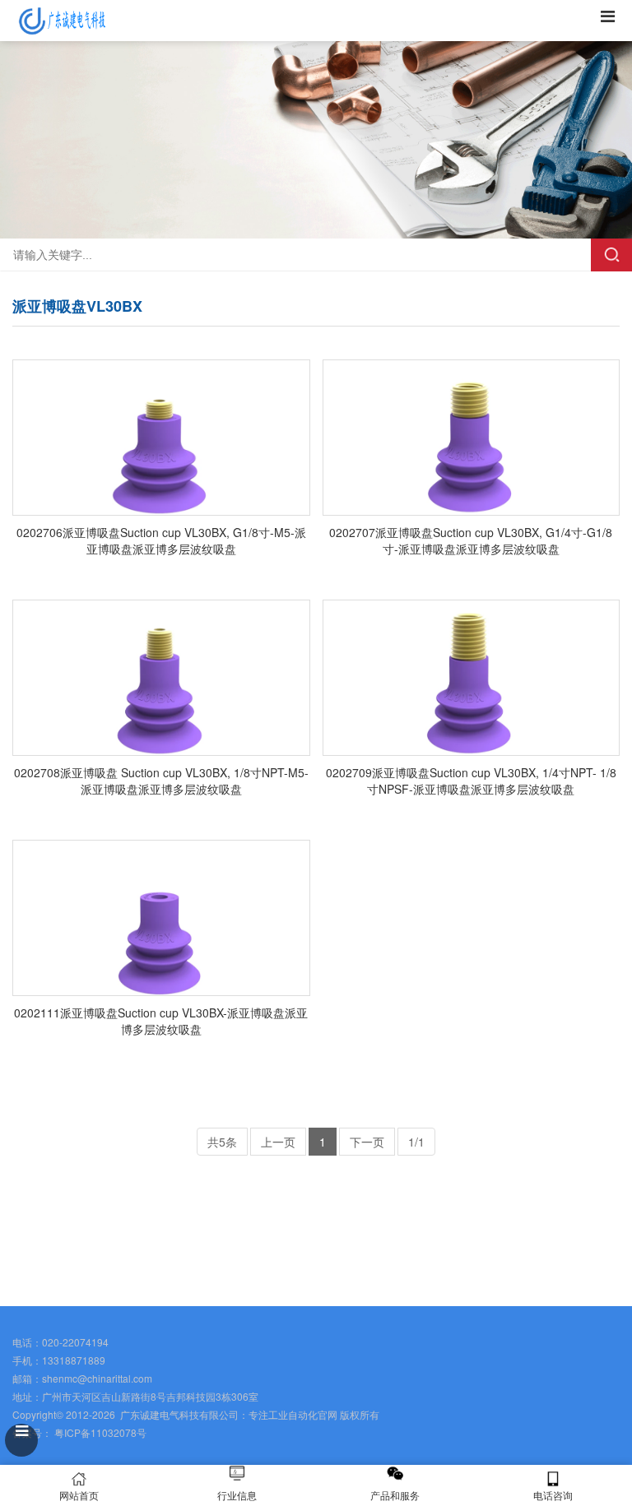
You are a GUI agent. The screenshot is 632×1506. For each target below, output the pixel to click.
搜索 (611, 255)
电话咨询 (553, 1495)
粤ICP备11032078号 (99, 1432)
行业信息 (237, 1495)
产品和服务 (395, 1495)
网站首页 (79, 1495)
